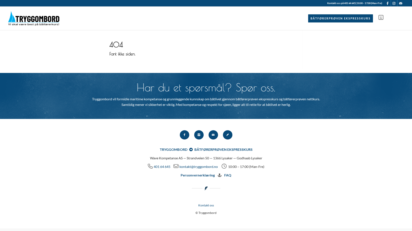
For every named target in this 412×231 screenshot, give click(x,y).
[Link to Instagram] (394, 3)
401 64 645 (162, 166)
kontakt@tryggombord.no (198, 166)
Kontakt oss (206, 205)
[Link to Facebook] (388, 3)
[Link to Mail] (400, 3)
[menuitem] (340, 18)
